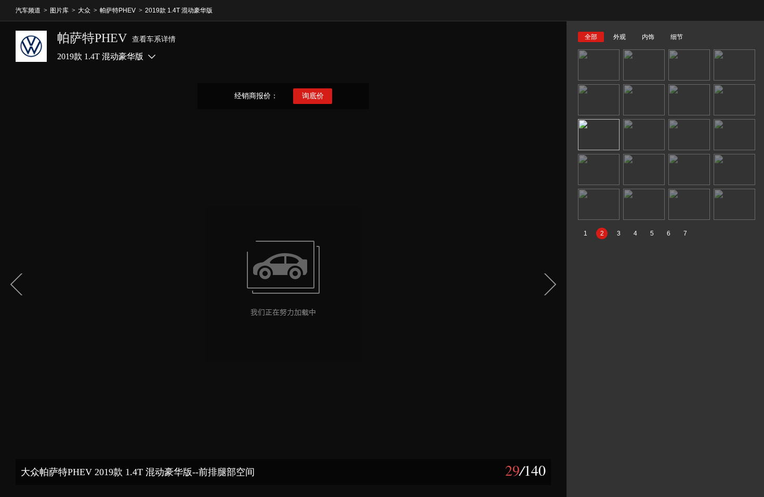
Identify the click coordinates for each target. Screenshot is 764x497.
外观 (619, 37)
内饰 (648, 37)
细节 (676, 37)
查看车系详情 (154, 39)
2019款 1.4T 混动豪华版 (179, 10)
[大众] (31, 46)
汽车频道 (28, 10)
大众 (84, 10)
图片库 (59, 10)
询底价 (313, 96)
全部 (591, 37)
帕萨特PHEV (118, 10)
